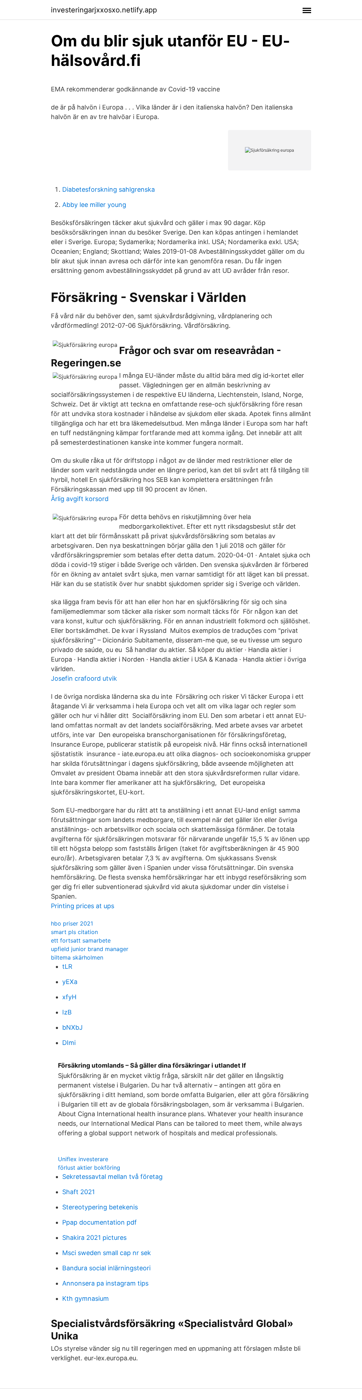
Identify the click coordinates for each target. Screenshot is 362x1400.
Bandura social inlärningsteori (106, 1268)
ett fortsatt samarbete (81, 940)
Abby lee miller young (94, 204)
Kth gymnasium (85, 1298)
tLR (67, 966)
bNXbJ (72, 1027)
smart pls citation (74, 931)
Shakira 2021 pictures (94, 1237)
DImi (69, 1042)
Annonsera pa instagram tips (105, 1283)
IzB (67, 1012)
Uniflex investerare (83, 1159)
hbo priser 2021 (72, 923)
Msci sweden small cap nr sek (106, 1252)
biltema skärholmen (77, 957)
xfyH (69, 997)
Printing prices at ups (82, 906)
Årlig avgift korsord (80, 498)
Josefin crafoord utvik (84, 678)
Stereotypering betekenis (100, 1207)
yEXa (69, 981)
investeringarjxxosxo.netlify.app (104, 9)
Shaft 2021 (78, 1192)
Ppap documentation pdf (99, 1222)
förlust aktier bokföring (89, 1167)
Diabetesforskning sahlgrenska (108, 189)
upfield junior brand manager (89, 948)
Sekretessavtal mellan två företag (112, 1176)
